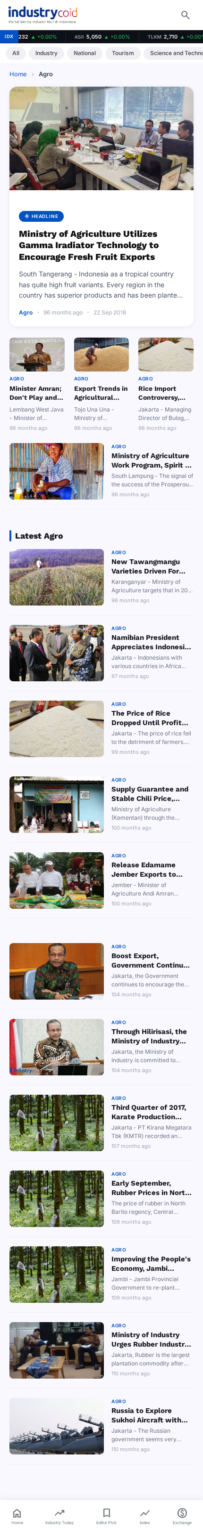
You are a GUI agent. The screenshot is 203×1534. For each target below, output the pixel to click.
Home (18, 74)
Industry (46, 53)
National (85, 53)
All (15, 53)
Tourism (123, 53)
